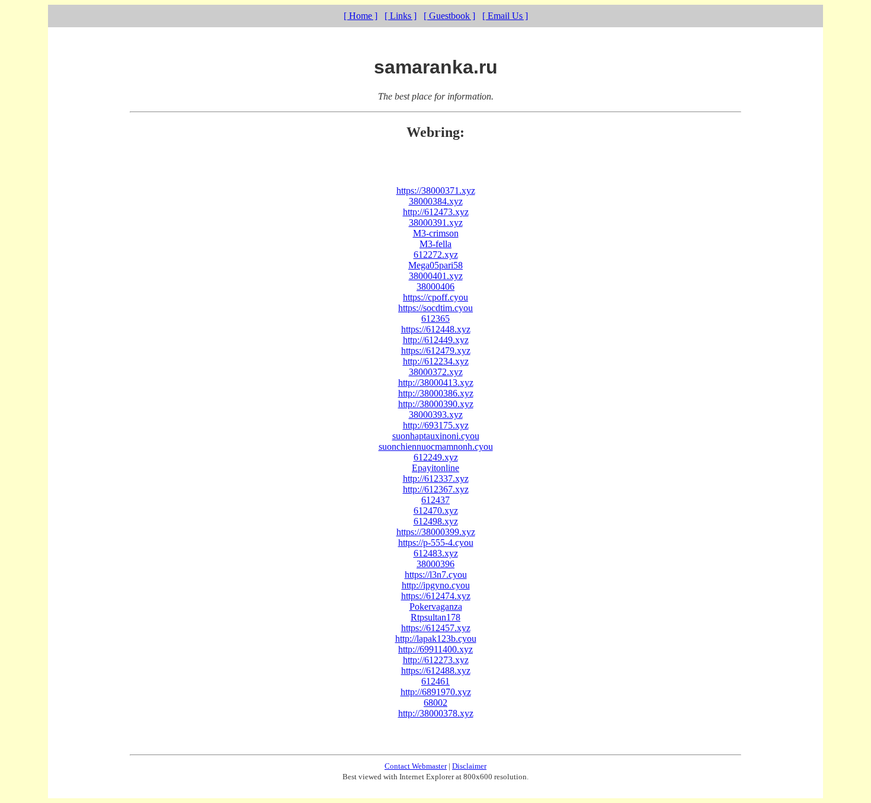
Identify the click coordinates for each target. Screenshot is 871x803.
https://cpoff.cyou (435, 297)
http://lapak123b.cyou (435, 639)
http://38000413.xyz (435, 382)
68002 (435, 703)
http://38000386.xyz (435, 393)
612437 (435, 500)
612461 (435, 681)
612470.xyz (436, 511)
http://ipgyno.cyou (436, 585)
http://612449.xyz (436, 340)
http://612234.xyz (436, 361)
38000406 (435, 286)
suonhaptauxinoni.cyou (435, 436)
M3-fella (435, 244)
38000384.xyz (436, 201)
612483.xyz (436, 553)
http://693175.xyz (436, 425)
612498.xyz (436, 521)
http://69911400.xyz (435, 649)
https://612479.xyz (435, 350)
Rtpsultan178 (435, 617)
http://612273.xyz (436, 660)
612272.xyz (436, 254)
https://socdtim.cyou (435, 308)
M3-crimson (436, 233)
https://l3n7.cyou (436, 575)
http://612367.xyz (436, 489)
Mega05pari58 (435, 265)
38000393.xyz (436, 415)
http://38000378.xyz (435, 713)
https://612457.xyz (435, 628)
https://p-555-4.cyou (435, 543)
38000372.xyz (436, 372)
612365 (435, 318)
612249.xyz (436, 457)
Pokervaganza (435, 607)
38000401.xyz (436, 276)
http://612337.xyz (436, 479)
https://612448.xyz (435, 329)
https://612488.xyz (435, 671)
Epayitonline (435, 468)
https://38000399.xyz (435, 532)
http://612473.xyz (436, 212)
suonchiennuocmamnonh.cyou (436, 447)
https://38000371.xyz (435, 190)
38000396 (435, 564)
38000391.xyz (436, 222)
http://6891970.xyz (436, 692)
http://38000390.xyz (435, 404)
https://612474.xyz (435, 596)
